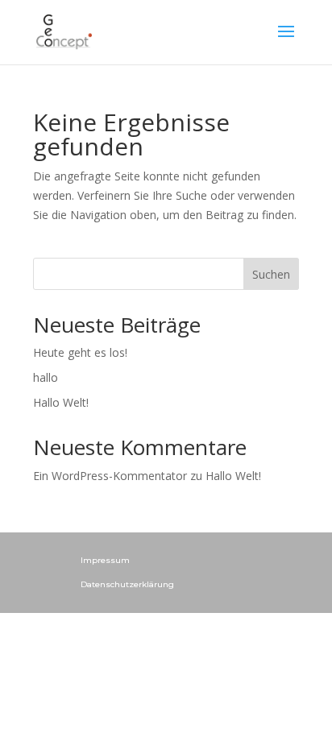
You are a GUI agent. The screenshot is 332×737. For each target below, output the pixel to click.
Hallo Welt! (61, 402)
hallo (45, 377)
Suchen (271, 274)
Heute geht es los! (80, 352)
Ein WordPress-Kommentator (110, 475)
